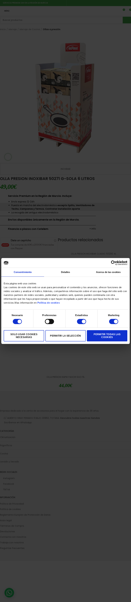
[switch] (49, 321)
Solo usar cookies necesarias (23, 336)
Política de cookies (48, 302)
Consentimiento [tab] (23, 272)
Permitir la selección (65, 335)
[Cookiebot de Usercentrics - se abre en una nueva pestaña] (113, 262)
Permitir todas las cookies (107, 336)
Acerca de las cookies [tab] (108, 272)
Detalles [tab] (65, 272)
